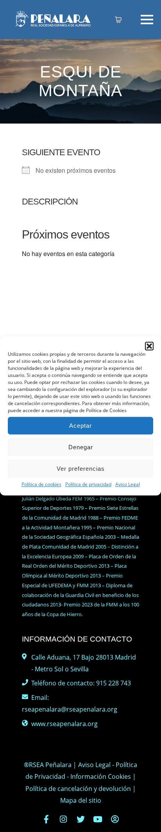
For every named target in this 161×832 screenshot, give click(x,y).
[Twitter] (80, 819)
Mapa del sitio (80, 800)
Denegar (80, 447)
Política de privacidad (88, 484)
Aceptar (80, 425)
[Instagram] (63, 819)
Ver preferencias (81, 468)
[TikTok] (115, 819)
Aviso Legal (127, 484)
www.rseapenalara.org (64, 723)
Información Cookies (100, 776)
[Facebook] (46, 819)
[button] (149, 346)
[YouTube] (98, 819)
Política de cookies (41, 484)
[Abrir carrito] (119, 20)
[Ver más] (61, 25)
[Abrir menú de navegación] (135, 19)
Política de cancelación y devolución (78, 788)
